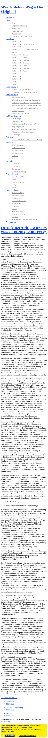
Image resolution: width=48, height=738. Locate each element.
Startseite (10, 18)
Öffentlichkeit (12, 174)
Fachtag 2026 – (17, 41)
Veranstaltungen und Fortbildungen (24, 129)
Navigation (11, 222)
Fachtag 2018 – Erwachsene (21, 68)
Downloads (16, 166)
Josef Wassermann (18, 145)
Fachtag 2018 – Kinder (19, 71)
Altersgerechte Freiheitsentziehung (23, 132)
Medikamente (16, 206)
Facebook (9, 713)
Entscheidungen (13, 190)
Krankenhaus (16, 203)
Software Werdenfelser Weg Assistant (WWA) (27, 140)
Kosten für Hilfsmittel (19, 201)
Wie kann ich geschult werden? (22, 89)
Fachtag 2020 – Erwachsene (21, 60)
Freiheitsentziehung (18, 195)
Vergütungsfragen (18, 127)
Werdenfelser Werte (18, 97)
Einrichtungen (12, 94)
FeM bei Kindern (13, 116)
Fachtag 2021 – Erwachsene (21, 55)
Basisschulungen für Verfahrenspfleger (25, 92)
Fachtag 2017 (16, 74)
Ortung (14, 209)
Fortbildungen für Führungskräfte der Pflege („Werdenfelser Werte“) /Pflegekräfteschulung (26, 104)
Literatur (10, 161)
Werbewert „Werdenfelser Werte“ (28, 108)
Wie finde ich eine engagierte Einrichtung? (26, 100)
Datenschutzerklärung (14, 708)
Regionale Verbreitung (19, 26)
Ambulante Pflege (18, 193)
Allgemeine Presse (18, 182)
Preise (14, 187)
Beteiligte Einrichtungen (20, 113)
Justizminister (16, 34)
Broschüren (16, 169)
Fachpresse (15, 185)
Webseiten (15, 164)
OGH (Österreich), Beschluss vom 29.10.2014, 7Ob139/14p (24, 230)
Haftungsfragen (17, 198)
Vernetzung (16, 28)
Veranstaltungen (17, 31)
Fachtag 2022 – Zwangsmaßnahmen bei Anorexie (25, 51)
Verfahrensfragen (17, 211)
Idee (8, 20)
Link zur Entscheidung (9, 698)
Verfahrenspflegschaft (19, 214)
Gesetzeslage (16, 119)
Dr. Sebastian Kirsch (18, 148)
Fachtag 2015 (16, 79)
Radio (14, 179)
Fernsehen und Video (19, 177)
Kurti (14, 158)
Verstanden (10, 736)
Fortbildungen (12, 87)
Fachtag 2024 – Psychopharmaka (23, 44)
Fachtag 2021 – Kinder (19, 57)
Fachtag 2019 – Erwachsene (21, 63)
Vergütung (15, 217)
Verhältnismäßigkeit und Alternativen (24, 219)
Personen (10, 142)
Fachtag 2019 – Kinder (19, 66)
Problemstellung (17, 121)
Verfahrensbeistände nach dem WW (24, 124)
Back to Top (5, 721)
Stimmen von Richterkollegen (22, 36)
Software (10, 137)
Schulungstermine (18, 111)
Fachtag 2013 (16, 84)
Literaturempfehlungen (19, 172)
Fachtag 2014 (16, 82)
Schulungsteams (17, 150)
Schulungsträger (17, 153)
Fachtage (10, 39)
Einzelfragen (16, 135)
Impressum (10, 702)
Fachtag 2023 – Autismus (20, 47)
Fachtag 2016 (16, 76)
